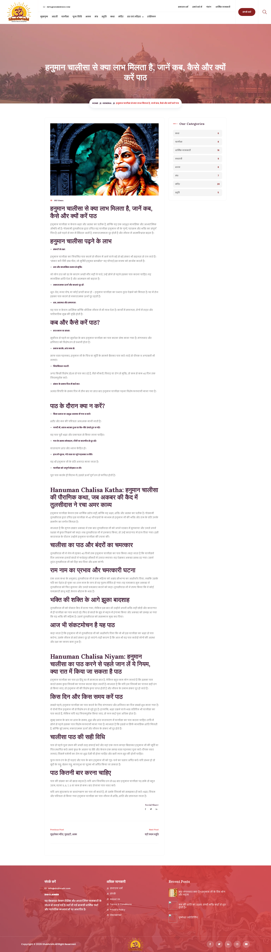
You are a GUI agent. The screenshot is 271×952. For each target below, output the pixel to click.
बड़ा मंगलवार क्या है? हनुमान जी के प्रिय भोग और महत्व (202, 893)
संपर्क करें (246, 12)
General (107, 103)
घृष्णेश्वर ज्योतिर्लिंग (188, 917)
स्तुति (104, 16)
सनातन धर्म (183, 7)
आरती (55, 16)
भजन (88, 16)
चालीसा (65, 16)
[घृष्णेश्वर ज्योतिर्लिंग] (173, 918)
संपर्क (113, 893)
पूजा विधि (77, 16)
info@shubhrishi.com (58, 7)
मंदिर (121, 16)
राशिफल (151, 16)
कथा (112, 16)
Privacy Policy (117, 909)
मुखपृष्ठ (44, 16)
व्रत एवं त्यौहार (134, 16)
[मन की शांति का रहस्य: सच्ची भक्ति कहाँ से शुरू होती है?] (173, 905)
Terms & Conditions (121, 904)
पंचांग (208, 7)
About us (115, 899)
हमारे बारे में (197, 7)
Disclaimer (116, 915)
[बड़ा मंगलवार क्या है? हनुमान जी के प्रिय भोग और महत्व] (173, 892)
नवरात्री (178, 158)
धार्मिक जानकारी (223, 7)
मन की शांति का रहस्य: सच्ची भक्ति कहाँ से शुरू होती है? (202, 906)
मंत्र (96, 16)
